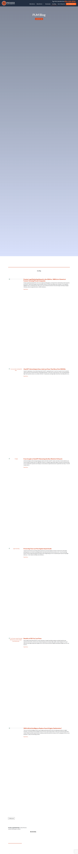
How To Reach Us (61, 3)
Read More (26, 289)
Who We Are (32, 3)
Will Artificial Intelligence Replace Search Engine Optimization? (43, 728)
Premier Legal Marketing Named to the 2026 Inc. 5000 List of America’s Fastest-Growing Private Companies (45, 280)
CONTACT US (39, 18)
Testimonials (47, 3)
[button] (42, 4)
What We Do (39, 3)
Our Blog (54, 3)
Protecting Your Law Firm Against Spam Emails (38, 548)
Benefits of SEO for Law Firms (33, 638)
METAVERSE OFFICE (71, 3)
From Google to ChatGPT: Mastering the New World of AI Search (43, 459)
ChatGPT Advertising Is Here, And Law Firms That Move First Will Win (45, 369)
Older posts (11, 818)
